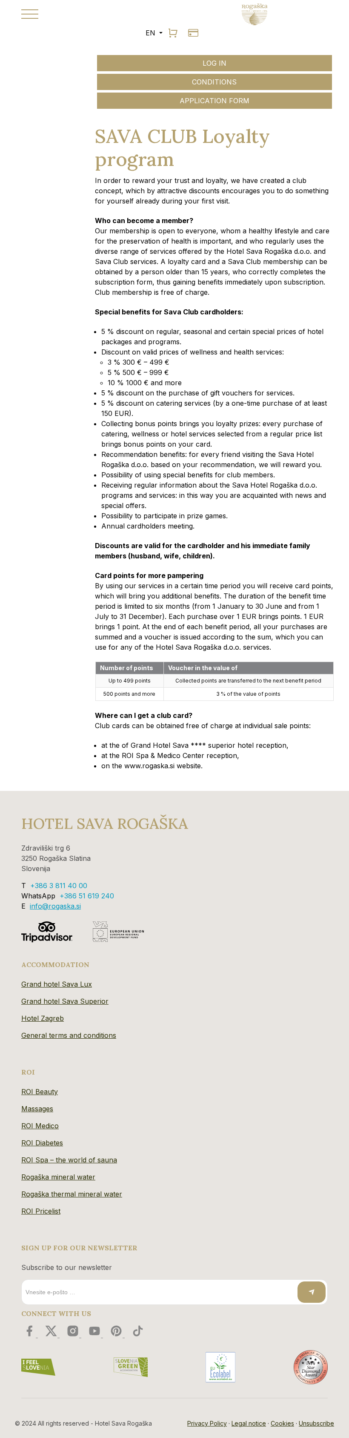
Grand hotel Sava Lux (56, 984)
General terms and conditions (68, 1035)
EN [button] (151, 33)
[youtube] (95, 1335)
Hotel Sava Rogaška (104, 823)
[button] (94, 14)
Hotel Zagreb (42, 1018)
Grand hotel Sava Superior (65, 1001)
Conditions (214, 82)
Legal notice (249, 1423)
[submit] (312, 1292)
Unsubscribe (316, 1423)
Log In (214, 63)
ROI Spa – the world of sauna (69, 1160)
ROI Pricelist (40, 1211)
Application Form (214, 100)
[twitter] (52, 1335)
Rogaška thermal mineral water (71, 1194)
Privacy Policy (207, 1423)
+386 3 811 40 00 (58, 885)
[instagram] (74, 1335)
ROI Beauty (39, 1091)
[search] (173, 33)
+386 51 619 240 (87, 896)
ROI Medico (40, 1125)
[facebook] (30, 1335)
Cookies (282, 1423)
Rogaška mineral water (58, 1177)
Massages (37, 1108)
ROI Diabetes (42, 1143)
